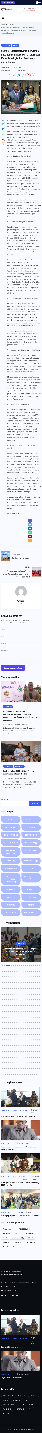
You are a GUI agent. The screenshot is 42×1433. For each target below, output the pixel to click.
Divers (31, 827)
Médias (11, 861)
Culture (31, 819)
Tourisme (11, 913)
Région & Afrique (31, 877)
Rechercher (5, 799)
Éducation (31, 835)
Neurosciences (31, 861)
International (31, 850)
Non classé (11, 868)
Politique (31, 868)
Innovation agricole (10, 852)
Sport (11, 905)
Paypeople (9, 724)
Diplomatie (11, 827)
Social (11, 897)
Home (3, 25)
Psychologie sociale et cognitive (11, 879)
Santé (31, 889)
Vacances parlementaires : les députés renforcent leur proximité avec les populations (21, 951)
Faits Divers (31, 843)
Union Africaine (31, 913)
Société (31, 897)
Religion (11, 889)
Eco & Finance (11, 835)
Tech (31, 905)
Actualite (11, 25)
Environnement (11, 843)
